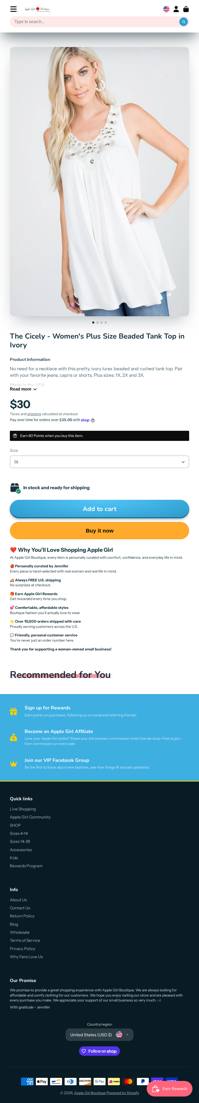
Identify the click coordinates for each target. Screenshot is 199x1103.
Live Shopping (23, 808)
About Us (18, 899)
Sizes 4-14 (19, 833)
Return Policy (22, 915)
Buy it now (99, 531)
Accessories (21, 849)
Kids (14, 857)
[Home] (37, 9)
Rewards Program (26, 865)
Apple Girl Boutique (90, 1093)
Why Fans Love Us (26, 956)
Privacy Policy (22, 948)
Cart (186, 9)
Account (176, 9)
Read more (20, 389)
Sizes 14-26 (20, 841)
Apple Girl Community (30, 817)
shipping (34, 414)
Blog (14, 924)
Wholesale (20, 932)
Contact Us (20, 907)
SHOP (15, 825)
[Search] (183, 21)
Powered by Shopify (122, 1093)
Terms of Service (25, 940)
